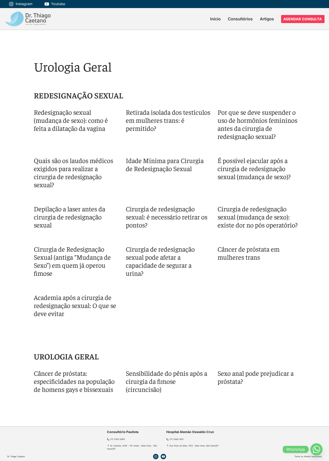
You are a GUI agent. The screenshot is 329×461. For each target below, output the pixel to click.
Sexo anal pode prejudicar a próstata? (256, 377)
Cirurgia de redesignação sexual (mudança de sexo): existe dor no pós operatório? (258, 217)
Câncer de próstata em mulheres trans (249, 253)
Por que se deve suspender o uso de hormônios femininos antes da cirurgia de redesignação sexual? (257, 124)
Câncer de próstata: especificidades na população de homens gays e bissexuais (74, 381)
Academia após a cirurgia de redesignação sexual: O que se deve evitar (75, 305)
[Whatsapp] (316, 449)
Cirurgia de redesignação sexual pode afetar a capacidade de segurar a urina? (160, 261)
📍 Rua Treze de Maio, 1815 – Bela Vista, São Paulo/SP (192, 445)
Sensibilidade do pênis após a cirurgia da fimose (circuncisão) (166, 381)
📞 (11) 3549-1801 (175, 439)
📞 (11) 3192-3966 (116, 439)
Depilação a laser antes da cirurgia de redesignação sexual (69, 217)
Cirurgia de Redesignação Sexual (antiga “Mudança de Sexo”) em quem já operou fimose (72, 261)
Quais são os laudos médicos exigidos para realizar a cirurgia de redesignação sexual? (73, 172)
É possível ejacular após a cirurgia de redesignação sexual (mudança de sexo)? (254, 168)
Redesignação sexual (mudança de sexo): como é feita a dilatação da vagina (71, 120)
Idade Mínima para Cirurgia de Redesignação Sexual (165, 164)
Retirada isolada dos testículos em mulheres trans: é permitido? (168, 120)
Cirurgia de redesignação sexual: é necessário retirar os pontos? (166, 217)
